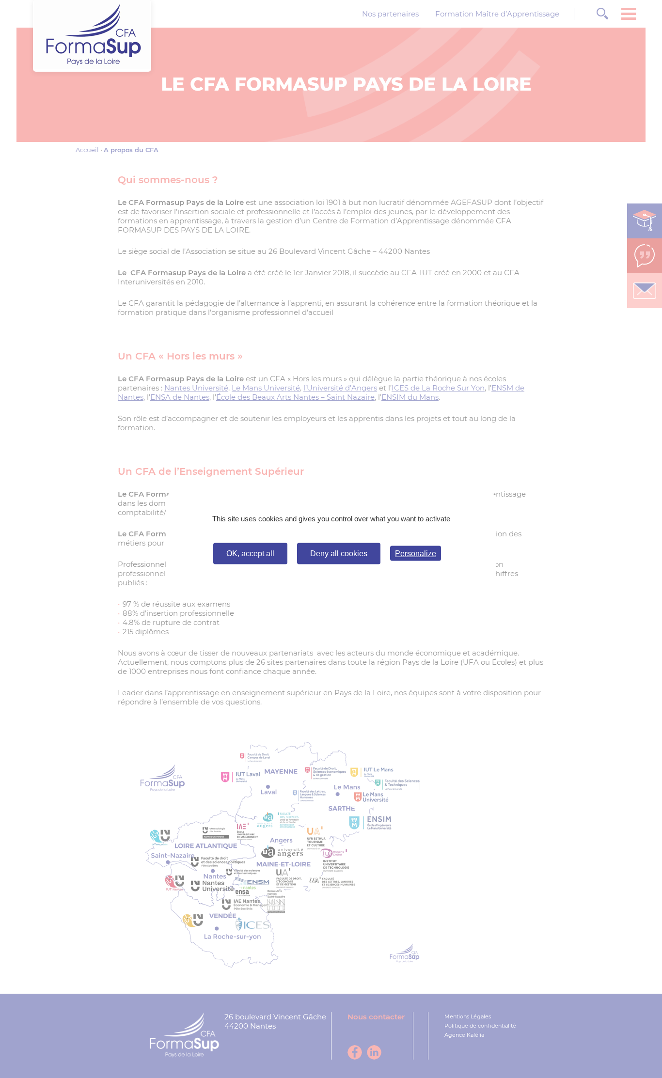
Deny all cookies (338, 553)
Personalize (415, 553)
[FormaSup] (92, 66)
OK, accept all (250, 553)
